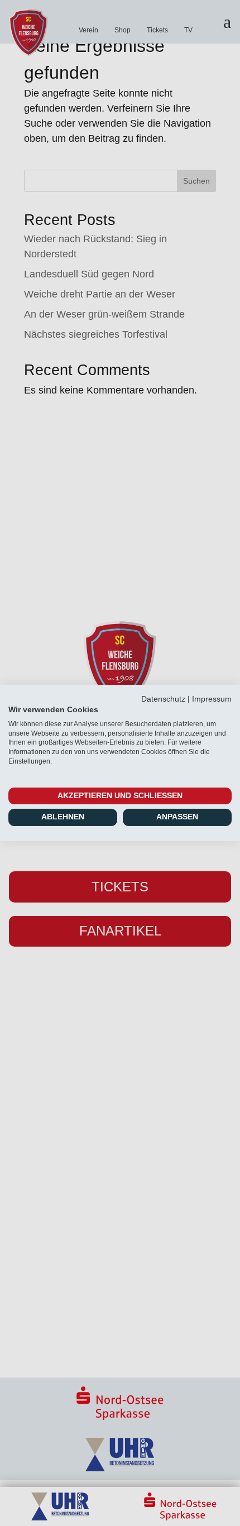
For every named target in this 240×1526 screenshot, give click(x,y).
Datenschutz (163, 699)
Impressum (212, 699)
